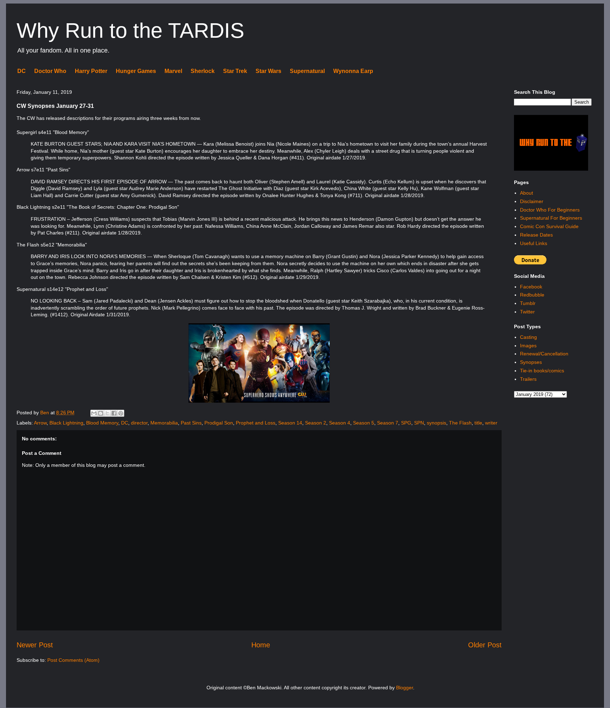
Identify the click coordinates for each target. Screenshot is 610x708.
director (139, 423)
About (526, 193)
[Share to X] (107, 413)
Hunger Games (136, 71)
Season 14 (290, 423)
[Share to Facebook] (114, 413)
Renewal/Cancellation (544, 353)
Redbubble (532, 295)
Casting (528, 337)
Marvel (173, 71)
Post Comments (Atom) (73, 660)
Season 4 (339, 423)
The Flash (460, 423)
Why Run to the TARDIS (130, 30)
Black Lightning (66, 423)
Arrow (40, 423)
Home (260, 645)
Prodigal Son (218, 423)
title (478, 423)
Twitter (527, 312)
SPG (406, 423)
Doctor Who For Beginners (550, 210)
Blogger (404, 687)
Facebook (531, 286)
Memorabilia (164, 423)
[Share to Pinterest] (120, 413)
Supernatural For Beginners (551, 218)
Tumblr (528, 303)
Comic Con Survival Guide (549, 226)
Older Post (485, 645)
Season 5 (363, 423)
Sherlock (203, 71)
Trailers (528, 379)
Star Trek (235, 71)
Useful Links (533, 243)
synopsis (436, 423)
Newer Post (35, 645)
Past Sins (191, 423)
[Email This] (93, 413)
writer (491, 423)
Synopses (531, 362)
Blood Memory (102, 423)
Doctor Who (50, 71)
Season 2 (315, 423)
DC (21, 71)
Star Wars (268, 71)
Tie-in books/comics (542, 370)
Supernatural (307, 71)
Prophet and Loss (255, 423)
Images (528, 345)
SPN (419, 423)
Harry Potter (91, 71)
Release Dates (536, 235)
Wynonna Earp (353, 71)
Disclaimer (531, 201)
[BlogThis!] (100, 413)
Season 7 (387, 423)
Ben (45, 412)
